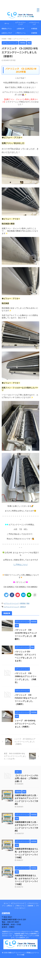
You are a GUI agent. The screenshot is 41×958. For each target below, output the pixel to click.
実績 (27, 603)
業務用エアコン (7, 28)
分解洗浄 (23, 607)
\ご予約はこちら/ (20, 564)
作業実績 (34, 28)
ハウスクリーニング (34, 23)
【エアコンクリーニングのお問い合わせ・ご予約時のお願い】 (26, 778)
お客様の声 (20, 28)
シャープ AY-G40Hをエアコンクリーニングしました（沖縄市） (25, 723)
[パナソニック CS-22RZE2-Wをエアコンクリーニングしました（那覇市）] (23, 595)
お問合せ (9, 905)
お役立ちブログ (7, 33)
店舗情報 (34, 33)
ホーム (7, 23)
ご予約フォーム (20, 33)
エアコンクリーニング (20, 23)
